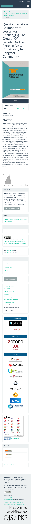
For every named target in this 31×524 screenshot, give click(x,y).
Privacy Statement (9, 286)
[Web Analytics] (7, 438)
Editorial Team (8, 289)
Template (6, 294)
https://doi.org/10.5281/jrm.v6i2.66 (16, 109)
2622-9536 (10, 250)
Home (5, 11)
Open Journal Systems (10, 465)
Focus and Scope (8, 297)
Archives (11, 11)
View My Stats (15, 438)
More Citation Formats (11, 208)
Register (21, 1)
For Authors (8, 267)
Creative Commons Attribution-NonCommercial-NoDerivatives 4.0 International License (15, 241)
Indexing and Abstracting (11, 299)
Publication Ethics (9, 302)
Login (28, 1)
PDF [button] (15, 101)
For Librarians (9, 271)
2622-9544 (10, 252)
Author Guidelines (9, 291)
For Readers (8, 264)
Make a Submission (10, 279)
